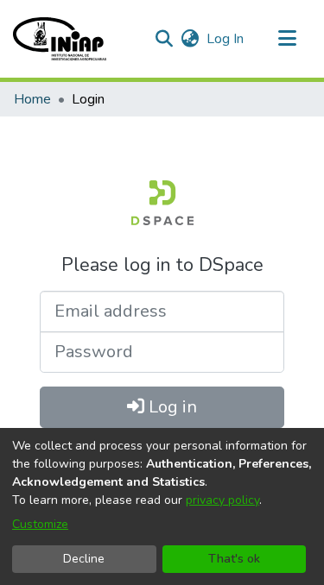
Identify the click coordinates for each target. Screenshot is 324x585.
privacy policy (222, 500)
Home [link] (32, 99)
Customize (40, 524)
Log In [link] (225, 38)
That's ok (234, 558)
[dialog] (162, 506)
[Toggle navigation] (287, 38)
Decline (84, 558)
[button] (59, 38)
